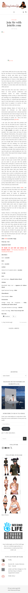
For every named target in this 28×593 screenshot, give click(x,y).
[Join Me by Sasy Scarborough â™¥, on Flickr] (14, 64)
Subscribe (5, 429)
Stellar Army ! (11, 576)
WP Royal (17, 590)
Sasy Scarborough (7, 322)
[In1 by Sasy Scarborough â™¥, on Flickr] (14, 41)
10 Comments (22, 322)
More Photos (5, 515)
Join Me (16, 119)
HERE (22, 187)
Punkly (10, 560)
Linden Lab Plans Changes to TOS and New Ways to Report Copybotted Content (17, 571)
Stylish (14, 19)
